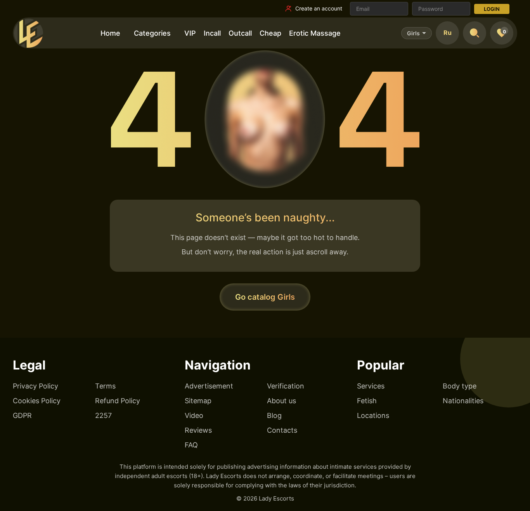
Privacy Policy (35, 386)
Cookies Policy (37, 401)
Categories (152, 33)
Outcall (240, 33)
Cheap (270, 33)
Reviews (198, 430)
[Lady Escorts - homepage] (28, 33)
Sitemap (198, 401)
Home (110, 33)
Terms (105, 386)
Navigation (218, 365)
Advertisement (209, 386)
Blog (274, 415)
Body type (459, 386)
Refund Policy (117, 401)
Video (194, 415)
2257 (103, 415)
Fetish (367, 401)
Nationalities (463, 401)
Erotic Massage (315, 33)
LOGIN (492, 9)
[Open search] (474, 33)
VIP (190, 33)
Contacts (282, 430)
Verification (285, 386)
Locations (373, 415)
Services (371, 386)
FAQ (191, 445)
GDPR (22, 415)
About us (281, 401)
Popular (380, 365)
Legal (29, 365)
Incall (212, 33)
